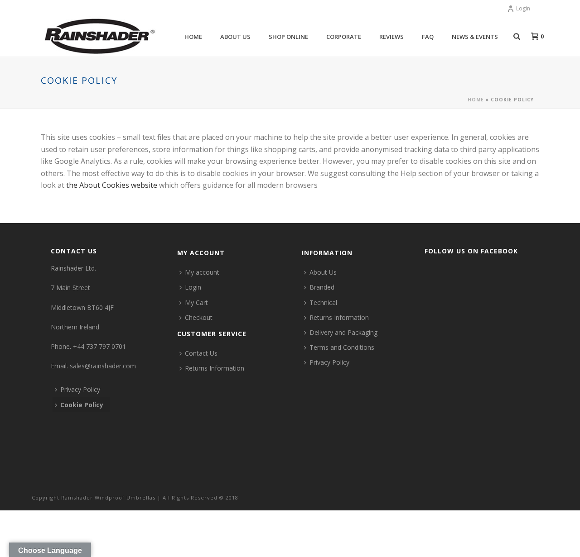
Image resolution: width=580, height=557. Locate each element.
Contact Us (201, 353)
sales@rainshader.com (103, 366)
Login (523, 8)
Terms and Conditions (341, 347)
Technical (323, 302)
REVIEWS (391, 37)
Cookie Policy (81, 404)
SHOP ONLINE (288, 37)
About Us (323, 272)
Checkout (199, 317)
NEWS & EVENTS (475, 37)
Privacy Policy (80, 389)
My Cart (196, 302)
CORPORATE (343, 37)
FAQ (428, 37)
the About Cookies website (111, 185)
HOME (193, 37)
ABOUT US (235, 37)
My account (202, 272)
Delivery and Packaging (343, 332)
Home (476, 99)
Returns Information (214, 368)
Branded (321, 287)
